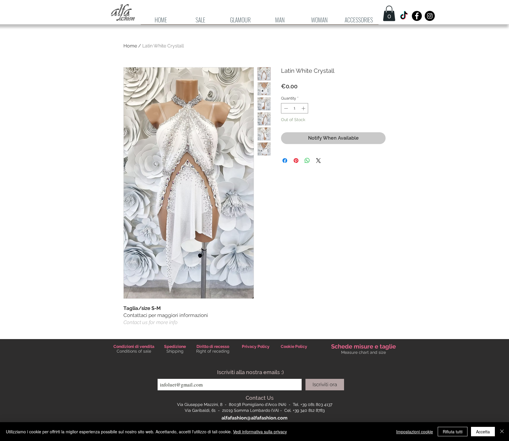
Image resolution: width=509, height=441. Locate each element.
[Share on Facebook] (284, 160)
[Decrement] (285, 108)
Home (130, 46)
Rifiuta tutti (452, 432)
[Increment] (304, 108)
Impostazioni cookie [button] (414, 432)
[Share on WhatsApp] (307, 160)
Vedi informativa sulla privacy (260, 432)
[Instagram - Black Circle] (430, 16)
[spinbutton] (294, 108)
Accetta (483, 432)
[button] (280, 21)
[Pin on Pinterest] (296, 160)
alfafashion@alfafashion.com (254, 418)
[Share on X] (318, 160)
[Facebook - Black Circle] (417, 16)
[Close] (501, 431)
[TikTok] (404, 16)
